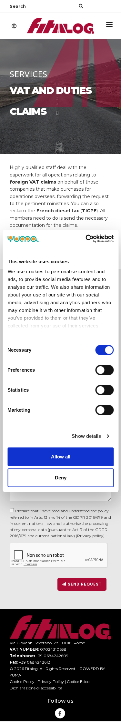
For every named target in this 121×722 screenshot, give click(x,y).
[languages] (14, 26)
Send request (84, 584)
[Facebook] (60, 713)
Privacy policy (90, 535)
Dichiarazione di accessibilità (36, 688)
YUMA (15, 675)
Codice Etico (78, 681)
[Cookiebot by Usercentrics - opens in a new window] (86, 239)
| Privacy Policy (49, 681)
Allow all (60, 456)
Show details (86, 436)
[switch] (104, 370)
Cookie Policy (22, 681)
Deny (60, 477)
